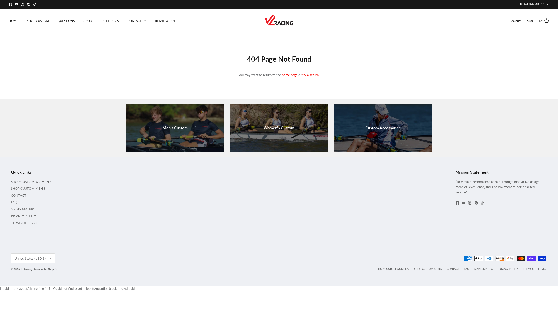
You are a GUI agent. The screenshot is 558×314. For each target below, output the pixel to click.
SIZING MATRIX (22, 209)
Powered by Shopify (45, 269)
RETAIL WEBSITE (167, 21)
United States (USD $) (532, 4)
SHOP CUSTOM (38, 21)
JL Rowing (26, 269)
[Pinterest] (28, 4)
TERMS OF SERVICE (26, 223)
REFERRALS (110, 21)
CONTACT (18, 195)
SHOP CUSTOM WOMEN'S (31, 182)
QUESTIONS (66, 21)
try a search (310, 75)
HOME (13, 21)
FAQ (14, 202)
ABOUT (88, 21)
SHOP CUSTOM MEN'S (28, 188)
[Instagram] (22, 4)
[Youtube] (16, 4)
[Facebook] (10, 4)
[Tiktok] (34, 4)
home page (290, 75)
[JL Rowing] (279, 21)
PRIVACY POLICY (23, 216)
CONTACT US (137, 21)
